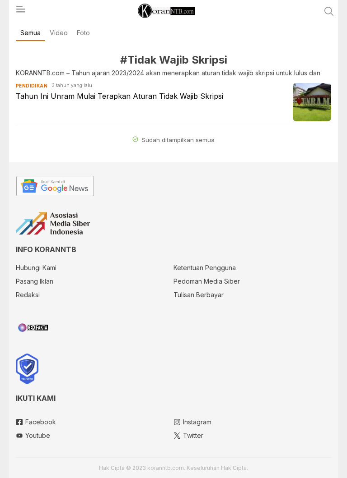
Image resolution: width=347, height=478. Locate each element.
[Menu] (20, 11)
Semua (30, 33)
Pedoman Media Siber (207, 281)
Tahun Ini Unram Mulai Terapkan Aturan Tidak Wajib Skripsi (119, 96)
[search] (329, 11)
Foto (83, 33)
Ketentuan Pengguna (205, 267)
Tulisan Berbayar (199, 295)
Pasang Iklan (34, 281)
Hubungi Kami (36, 267)
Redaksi (28, 295)
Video (59, 33)
